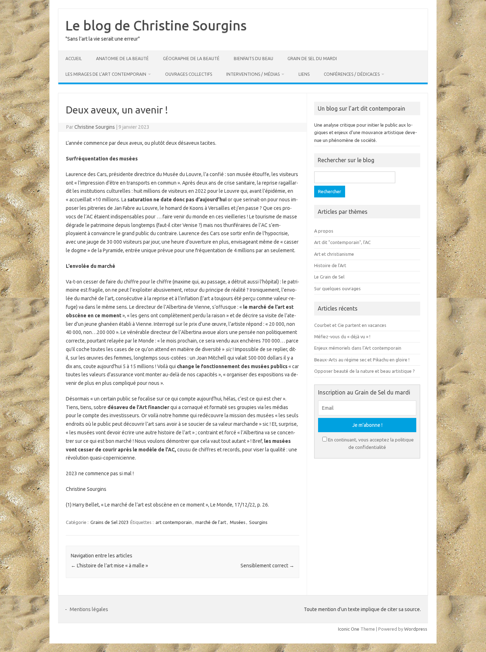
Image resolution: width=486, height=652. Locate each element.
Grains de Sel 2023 (109, 522)
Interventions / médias (253, 74)
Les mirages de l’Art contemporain (105, 74)
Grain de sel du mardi (312, 58)
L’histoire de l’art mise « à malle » (109, 565)
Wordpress (415, 628)
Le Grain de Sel (329, 276)
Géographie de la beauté (191, 58)
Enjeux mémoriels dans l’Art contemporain (357, 347)
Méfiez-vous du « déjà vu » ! (342, 336)
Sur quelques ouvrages (337, 288)
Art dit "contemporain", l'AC (342, 242)
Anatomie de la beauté (122, 58)
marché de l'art (210, 522)
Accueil (73, 58)
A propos (323, 230)
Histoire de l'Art (330, 265)
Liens (304, 74)
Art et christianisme (334, 253)
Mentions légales (89, 609)
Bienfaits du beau (253, 58)
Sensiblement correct (267, 565)
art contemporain (173, 522)
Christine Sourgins (94, 127)
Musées (237, 522)
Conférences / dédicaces (352, 74)
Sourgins (258, 522)
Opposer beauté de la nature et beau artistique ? (364, 371)
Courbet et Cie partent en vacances (350, 325)
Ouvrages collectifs (188, 74)
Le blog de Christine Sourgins (156, 25)
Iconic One (348, 628)
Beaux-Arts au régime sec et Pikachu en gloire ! (362, 359)
